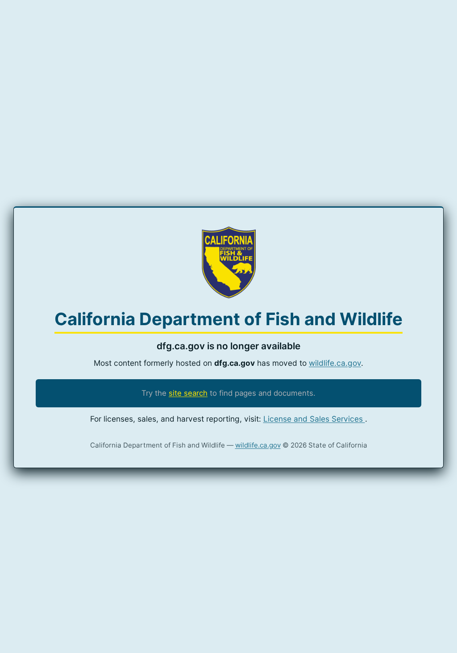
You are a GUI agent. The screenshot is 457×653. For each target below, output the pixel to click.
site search (188, 393)
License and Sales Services (314, 418)
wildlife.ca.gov (335, 363)
